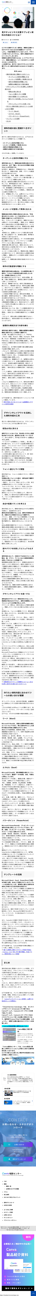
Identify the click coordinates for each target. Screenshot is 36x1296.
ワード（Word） (14, 111)
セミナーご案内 (8, 1212)
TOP (5, 1181)
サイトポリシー (8, 1217)
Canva (6, 42)
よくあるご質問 (8, 1209)
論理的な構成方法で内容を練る (19, 84)
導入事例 (6, 1194)
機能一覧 (8, 1186)
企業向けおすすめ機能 (12, 1189)
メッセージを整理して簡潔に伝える (20, 79)
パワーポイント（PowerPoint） (19, 116)
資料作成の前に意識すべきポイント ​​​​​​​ (18, 74)
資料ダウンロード (19, 1159)
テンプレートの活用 (12, 119)
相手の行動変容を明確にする (18, 82)
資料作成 (14, 42)
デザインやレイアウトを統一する (19, 104)
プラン (6, 1192)
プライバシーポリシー (10, 1220)
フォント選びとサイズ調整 (17, 94)
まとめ (8, 121)
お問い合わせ (29, 2)
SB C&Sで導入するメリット (12, 1197)
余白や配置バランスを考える (18, 96)
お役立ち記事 (8, 1205)
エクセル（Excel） (15, 114)
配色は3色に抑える (15, 91)
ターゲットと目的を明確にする (19, 77)
